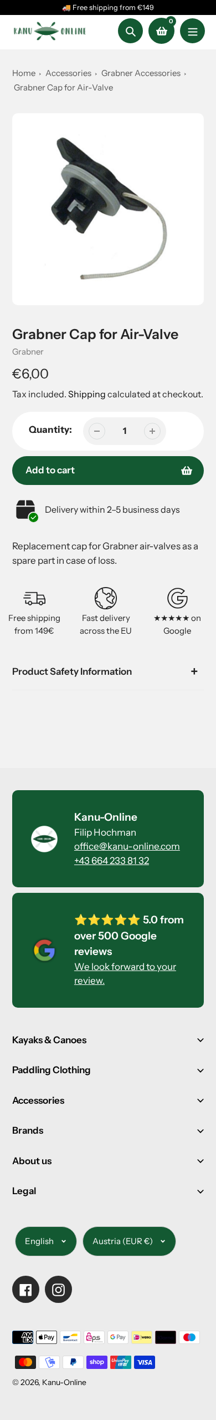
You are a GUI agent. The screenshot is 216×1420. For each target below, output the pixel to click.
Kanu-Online (64, 1382)
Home (23, 73)
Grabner (28, 351)
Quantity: (50, 429)
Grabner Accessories (141, 73)
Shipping (87, 394)
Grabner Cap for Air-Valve (63, 87)
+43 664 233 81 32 (111, 860)
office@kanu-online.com (127, 846)
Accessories (68, 73)
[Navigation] (192, 30)
